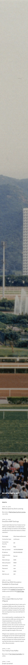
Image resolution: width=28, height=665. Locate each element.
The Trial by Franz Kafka (10, 651)
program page (20, 591)
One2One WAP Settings (10, 521)
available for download (16, 589)
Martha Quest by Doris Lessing (12, 509)
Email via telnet (7, 663)
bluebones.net (11, 493)
